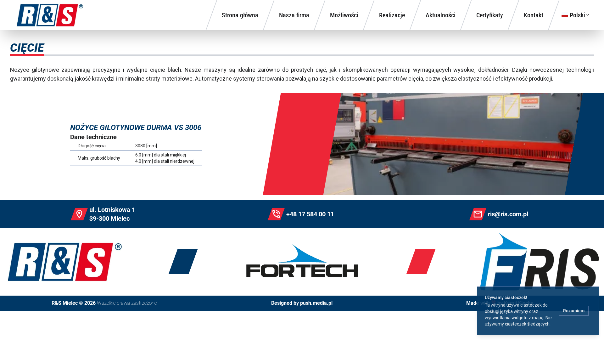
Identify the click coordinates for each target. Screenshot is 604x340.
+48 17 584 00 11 (310, 214)
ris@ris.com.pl (508, 214)
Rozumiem (573, 310)
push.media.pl (316, 303)
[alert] (538, 310)
